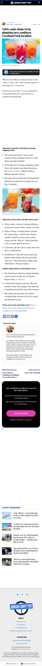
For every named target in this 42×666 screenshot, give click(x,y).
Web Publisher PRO (24, 649)
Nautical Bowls (14, 171)
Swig (23, 90)
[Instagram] (27, 594)
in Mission (20, 279)
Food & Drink (18, 24)
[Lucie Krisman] (4, 22)
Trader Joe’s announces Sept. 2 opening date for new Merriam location (26, 526)
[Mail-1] (17, 594)
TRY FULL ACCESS (21, 413)
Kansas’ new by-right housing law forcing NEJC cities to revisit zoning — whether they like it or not (25, 538)
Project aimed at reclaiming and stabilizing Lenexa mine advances (10, 375)
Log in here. (28, 420)
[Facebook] (22, 594)
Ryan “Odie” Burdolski (32, 373)
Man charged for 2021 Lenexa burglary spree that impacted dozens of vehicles (25, 550)
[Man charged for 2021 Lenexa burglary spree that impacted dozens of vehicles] (7, 551)
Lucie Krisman (10, 22)
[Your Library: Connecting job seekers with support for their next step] (7, 515)
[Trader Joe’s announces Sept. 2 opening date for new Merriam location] (7, 526)
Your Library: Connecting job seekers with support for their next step (25, 515)
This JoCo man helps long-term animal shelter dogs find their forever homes (25, 561)
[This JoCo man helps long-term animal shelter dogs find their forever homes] (7, 562)
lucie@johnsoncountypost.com (15, 359)
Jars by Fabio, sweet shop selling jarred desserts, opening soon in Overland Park (19, 308)
